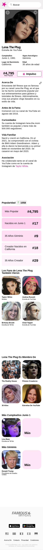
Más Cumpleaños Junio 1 (16, 415)
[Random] (35, 12)
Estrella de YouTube (12, 50)
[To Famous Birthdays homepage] (4, 4)
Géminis (27, 58)
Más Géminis (9, 447)
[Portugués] (14, 534)
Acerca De (7, 540)
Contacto (16, 540)
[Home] (21, 514)
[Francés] (21, 534)
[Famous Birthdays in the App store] (14, 526)
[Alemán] (36, 534)
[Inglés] (7, 534)
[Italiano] (28, 534)
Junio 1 (5, 58)
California (6, 64)
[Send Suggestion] (40, 83)
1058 (23, 202)
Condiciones (34, 540)
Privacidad (24, 540)
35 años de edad (31, 64)
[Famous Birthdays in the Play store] (29, 526)
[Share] (8, 12)
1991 (12, 58)
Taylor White (22, 166)
